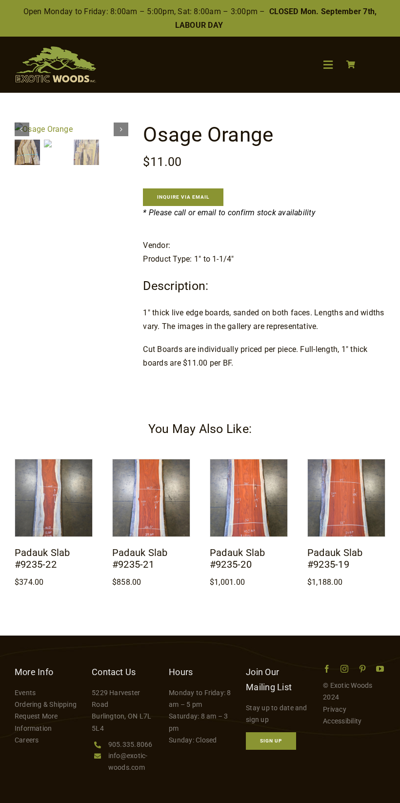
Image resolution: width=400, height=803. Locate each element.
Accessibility (342, 721)
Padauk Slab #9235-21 (140, 558)
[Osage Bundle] (71, 129)
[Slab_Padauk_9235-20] (248, 463)
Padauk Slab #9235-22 (42, 558)
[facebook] (327, 669)
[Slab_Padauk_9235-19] (346, 463)
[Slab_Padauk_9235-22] (53, 463)
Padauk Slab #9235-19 (335, 558)
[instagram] (344, 669)
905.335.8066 (130, 744)
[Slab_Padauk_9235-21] (151, 463)
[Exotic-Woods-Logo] (55, 50)
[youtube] (380, 669)
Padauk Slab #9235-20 (237, 558)
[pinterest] (362, 669)
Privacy (334, 709)
